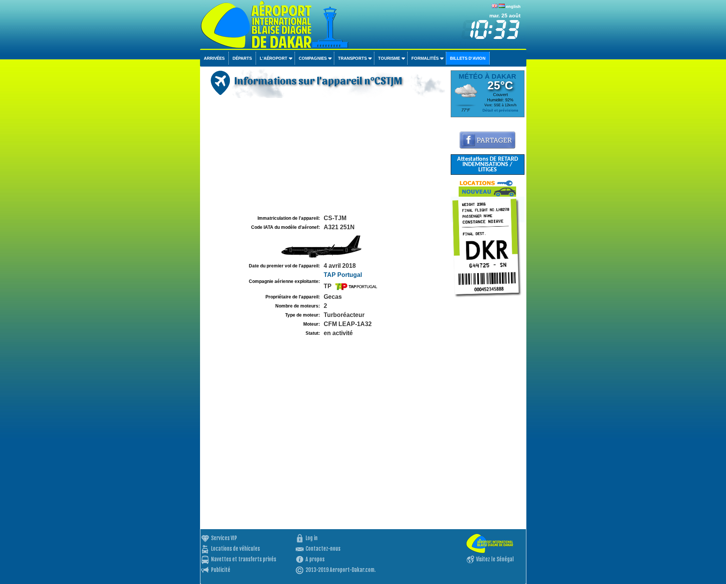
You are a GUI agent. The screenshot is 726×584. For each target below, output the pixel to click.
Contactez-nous (323, 548)
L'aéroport (273, 58)
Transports (352, 58)
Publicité (220, 570)
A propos (315, 559)
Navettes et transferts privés (243, 559)
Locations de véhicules (235, 548)
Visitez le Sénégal (495, 559)
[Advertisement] (324, 157)
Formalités (425, 58)
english (513, 6)
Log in (312, 538)
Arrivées (214, 58)
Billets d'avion (468, 58)
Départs (242, 58)
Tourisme (389, 58)
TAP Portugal (343, 275)
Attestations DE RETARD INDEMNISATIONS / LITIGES (487, 164)
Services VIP (224, 538)
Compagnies (313, 58)
